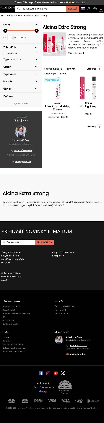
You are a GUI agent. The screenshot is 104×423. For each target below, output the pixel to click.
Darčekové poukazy (11, 324)
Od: (5, 37)
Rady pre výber (61, 310)
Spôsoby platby (10, 310)
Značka (9, 15)
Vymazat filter (21, 103)
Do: (16, 37)
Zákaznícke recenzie (43, 387)
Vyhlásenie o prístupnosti (14, 351)
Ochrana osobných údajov (14, 348)
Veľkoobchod (9, 320)
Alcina (18, 15)
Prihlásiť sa (44, 242)
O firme (6, 337)
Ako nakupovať (61, 313)
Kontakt (6, 341)
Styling (27, 15)
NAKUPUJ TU (78, 2)
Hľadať (72, 9)
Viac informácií (76, 53)
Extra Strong (40, 15)
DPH (4, 317)
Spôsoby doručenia (11, 306)
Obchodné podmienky (13, 344)
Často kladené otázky (64, 306)
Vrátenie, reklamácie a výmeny (16, 313)
